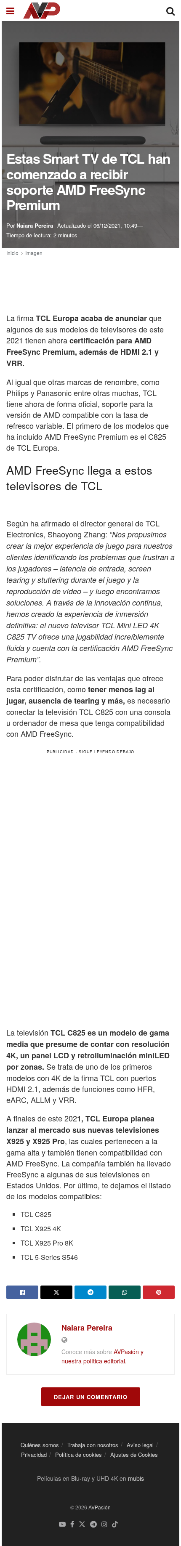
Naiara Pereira (34, 225)
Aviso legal (140, 1445)
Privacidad (34, 1454)
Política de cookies (78, 1454)
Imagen (34, 252)
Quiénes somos (40, 1445)
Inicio (12, 252)
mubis (136, 1478)
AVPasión (99, 1507)
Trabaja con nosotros (92, 1445)
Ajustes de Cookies (134, 1454)
